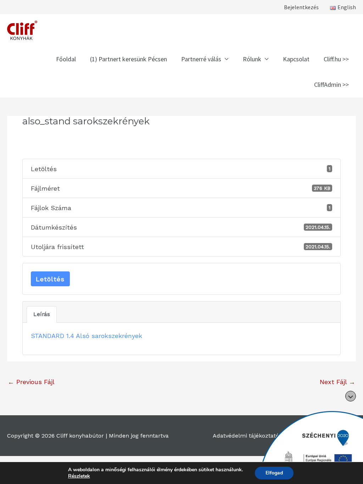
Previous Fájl (31, 381)
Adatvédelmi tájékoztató (246, 435)
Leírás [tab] (41, 314)
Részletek (79, 476)
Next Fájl (337, 381)
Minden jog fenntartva (139, 435)
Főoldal (66, 59)
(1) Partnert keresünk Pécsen (128, 59)
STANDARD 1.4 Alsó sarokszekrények (86, 335)
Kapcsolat (296, 59)
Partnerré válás (201, 59)
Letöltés (50, 279)
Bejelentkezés (301, 7)
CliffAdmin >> (331, 84)
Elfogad (274, 472)
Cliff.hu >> (336, 59)
